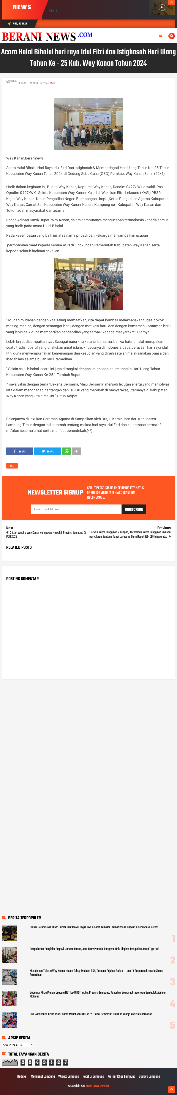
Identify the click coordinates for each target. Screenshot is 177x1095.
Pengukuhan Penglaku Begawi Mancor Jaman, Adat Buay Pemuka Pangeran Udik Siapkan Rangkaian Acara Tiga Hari (94, 949)
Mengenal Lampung (43, 1076)
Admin (53, 11)
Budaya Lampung (149, 1076)
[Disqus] (88, 738)
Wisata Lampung (68, 1076)
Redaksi (22, 1076)
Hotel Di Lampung (93, 1076)
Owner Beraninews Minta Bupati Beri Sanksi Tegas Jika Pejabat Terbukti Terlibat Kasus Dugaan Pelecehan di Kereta (94, 927)
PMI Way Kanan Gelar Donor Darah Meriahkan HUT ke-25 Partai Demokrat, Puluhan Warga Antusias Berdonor (91, 1014)
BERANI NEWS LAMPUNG (97, 1086)
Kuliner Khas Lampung (121, 1076)
